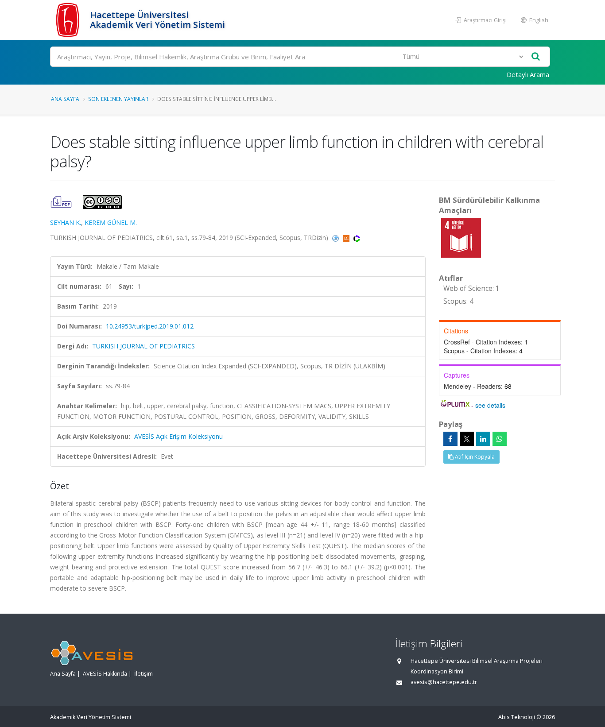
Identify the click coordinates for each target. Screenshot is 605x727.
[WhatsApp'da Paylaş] (500, 439)
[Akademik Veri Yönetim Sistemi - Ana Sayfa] (69, 20)
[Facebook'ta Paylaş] (450, 439)
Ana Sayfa (65, 98)
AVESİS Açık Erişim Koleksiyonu (178, 436)
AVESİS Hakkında (105, 673)
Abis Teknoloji (516, 717)
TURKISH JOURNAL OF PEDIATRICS (143, 346)
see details (490, 405)
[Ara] (536, 57)
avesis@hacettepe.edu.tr (444, 682)
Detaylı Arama (528, 74)
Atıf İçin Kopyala (474, 456)
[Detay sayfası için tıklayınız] (461, 237)
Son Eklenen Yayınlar (118, 98)
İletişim (143, 673)
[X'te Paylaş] (467, 439)
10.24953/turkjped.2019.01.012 (150, 326)
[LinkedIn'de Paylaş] (483, 439)
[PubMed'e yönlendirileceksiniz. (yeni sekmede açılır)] (336, 237)
